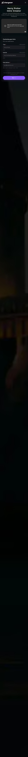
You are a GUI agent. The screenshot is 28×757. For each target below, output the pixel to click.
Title (4, 44)
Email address (6, 62)
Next (13, 78)
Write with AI (22, 44)
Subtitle (5, 52)
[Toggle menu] (25, 2)
